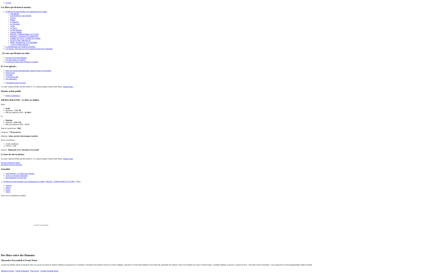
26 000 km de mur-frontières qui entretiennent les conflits (24, 182)
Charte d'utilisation (22, 271)
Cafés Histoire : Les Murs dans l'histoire (20, 174)
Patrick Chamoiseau (13, 96)
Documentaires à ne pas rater (16, 178)
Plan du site (34, 271)
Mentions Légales (7, 271)
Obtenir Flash (68, 87)
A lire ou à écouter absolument (17, 176)
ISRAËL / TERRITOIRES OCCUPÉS (60, 182)
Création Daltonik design (49, 271)
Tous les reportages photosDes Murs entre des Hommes (11, 164)
